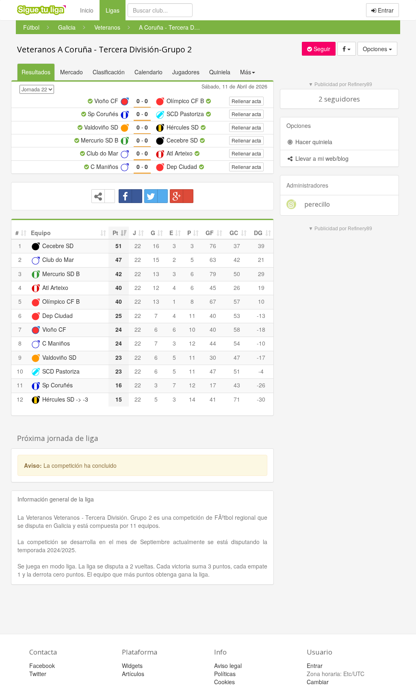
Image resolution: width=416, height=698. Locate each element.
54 (237, 343)
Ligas (116, 10)
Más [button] (245, 72)
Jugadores (185, 72)
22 (137, 246)
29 (261, 274)
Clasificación (109, 72)
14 (192, 399)
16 (156, 246)
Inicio (86, 10)
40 (213, 315)
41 (213, 399)
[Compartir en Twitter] (156, 196)
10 (261, 301)
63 (213, 259)
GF (210, 233)
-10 (261, 343)
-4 (261, 371)
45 (213, 287)
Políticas (225, 674)
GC (234, 233)
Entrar (385, 10)
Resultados (36, 72)
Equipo (41, 233)
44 (213, 343)
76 (213, 246)
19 (261, 287)
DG (258, 233)
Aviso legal (228, 665)
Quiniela (219, 72)
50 (237, 274)
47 (237, 357)
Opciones (376, 49)
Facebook (42, 665)
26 (237, 287)
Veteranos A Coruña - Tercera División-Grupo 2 (104, 49)
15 (156, 259)
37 (237, 246)
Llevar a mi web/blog (321, 158)
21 (261, 259)
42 (237, 259)
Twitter (37, 674)
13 (156, 274)
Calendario (148, 72)
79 (213, 274)
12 (156, 287)
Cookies (224, 682)
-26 (261, 385)
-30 (261, 399)
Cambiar (318, 682)
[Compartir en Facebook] (130, 196)
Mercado (71, 72)
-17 (261, 357)
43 (237, 385)
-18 (261, 329)
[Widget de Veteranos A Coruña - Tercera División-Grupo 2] (103, 196)
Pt (115, 233)
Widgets (132, 665)
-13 (261, 315)
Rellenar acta (246, 100)
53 (237, 315)
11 (192, 315)
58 (237, 329)
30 (213, 357)
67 (213, 301)
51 (237, 371)
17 (213, 385)
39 (261, 246)
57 (237, 301)
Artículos (133, 674)
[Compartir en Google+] (181, 196)
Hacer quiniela (313, 142)
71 (237, 399)
